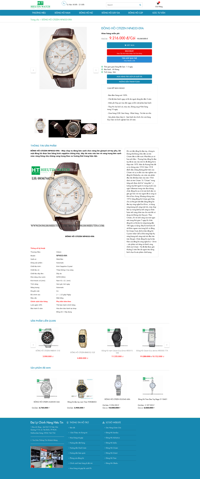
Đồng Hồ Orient (111, 453)
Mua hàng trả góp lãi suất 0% (129, 76)
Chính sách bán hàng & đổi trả (81, 463)
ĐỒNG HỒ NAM (62, 12)
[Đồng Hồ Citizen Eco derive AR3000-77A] (152, 337)
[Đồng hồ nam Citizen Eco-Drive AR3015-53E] (117, 337)
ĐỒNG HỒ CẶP (135, 12)
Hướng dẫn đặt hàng (77, 442)
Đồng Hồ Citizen (112, 448)
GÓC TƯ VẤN (158, 12)
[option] (65, 59)
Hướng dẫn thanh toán (129, 81)
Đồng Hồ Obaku (112, 463)
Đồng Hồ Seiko (111, 442)
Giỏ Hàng (158, 6)
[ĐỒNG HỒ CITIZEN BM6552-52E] (83, 338)
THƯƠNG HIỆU (39, 12)
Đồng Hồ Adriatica (113, 437)
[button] (33, 70)
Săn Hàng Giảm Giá (113, 427)
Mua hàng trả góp (76, 437)
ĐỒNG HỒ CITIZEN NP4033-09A (57, 19)
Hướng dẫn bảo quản (77, 453)
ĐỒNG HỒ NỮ (86, 12)
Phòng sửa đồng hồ (77, 458)
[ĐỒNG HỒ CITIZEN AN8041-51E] (48, 337)
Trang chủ (35, 19)
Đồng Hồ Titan (111, 458)
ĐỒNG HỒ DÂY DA (111, 12)
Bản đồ (72, 427)
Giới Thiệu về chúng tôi (78, 432)
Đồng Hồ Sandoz (112, 432)
